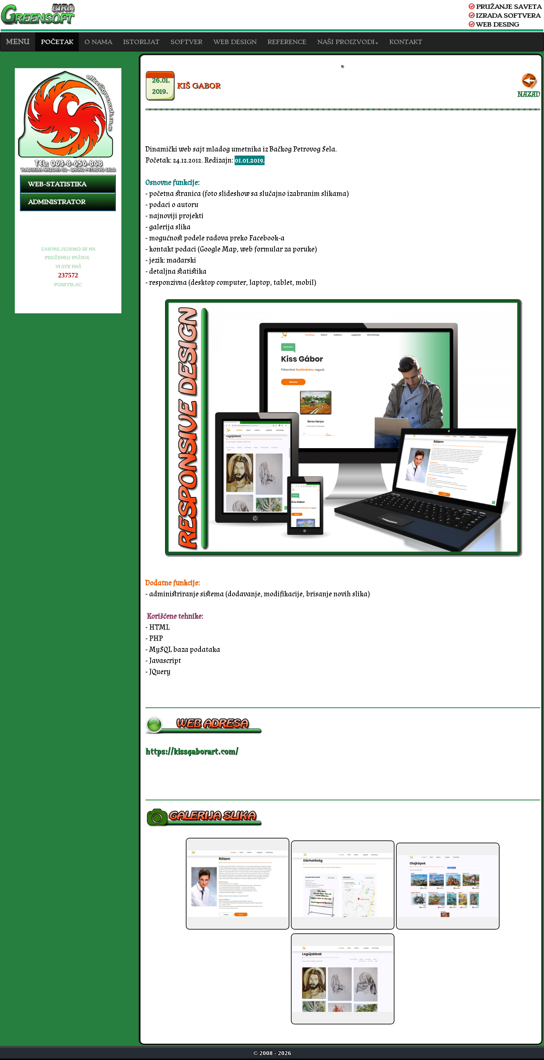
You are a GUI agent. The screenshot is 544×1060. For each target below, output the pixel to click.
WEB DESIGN (235, 42)
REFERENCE (287, 42)
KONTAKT (405, 42)
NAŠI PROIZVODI (346, 42)
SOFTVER (186, 42)
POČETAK (57, 42)
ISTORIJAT (141, 42)
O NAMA (98, 42)
